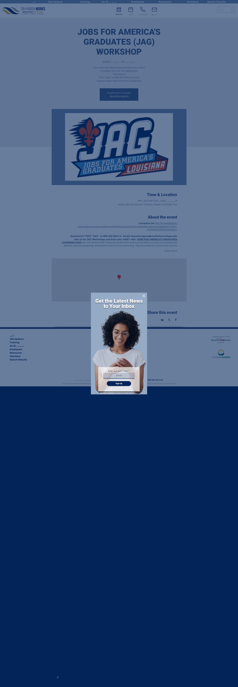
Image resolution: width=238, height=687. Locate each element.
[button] (143, 295)
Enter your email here (118, 371)
